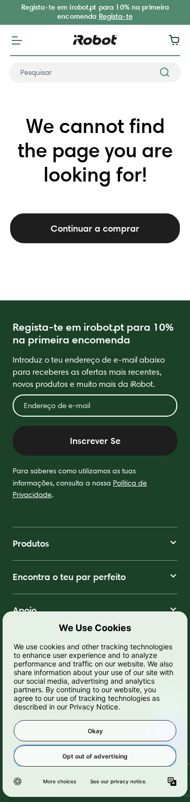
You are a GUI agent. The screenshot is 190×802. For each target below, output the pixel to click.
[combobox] (95, 72)
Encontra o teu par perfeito (69, 577)
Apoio (24, 610)
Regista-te (116, 16)
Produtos (31, 543)
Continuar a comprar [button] (95, 228)
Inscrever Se (95, 441)
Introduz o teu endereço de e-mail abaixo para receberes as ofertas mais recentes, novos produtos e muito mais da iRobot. (89, 372)
